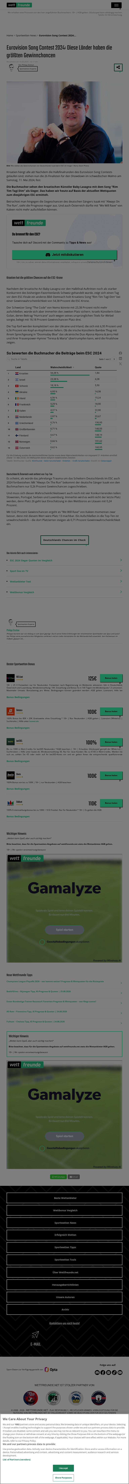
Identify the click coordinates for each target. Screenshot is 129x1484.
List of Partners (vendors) (16, 1459)
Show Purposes (63, 1477)
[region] (64, 1449)
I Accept (63, 1468)
